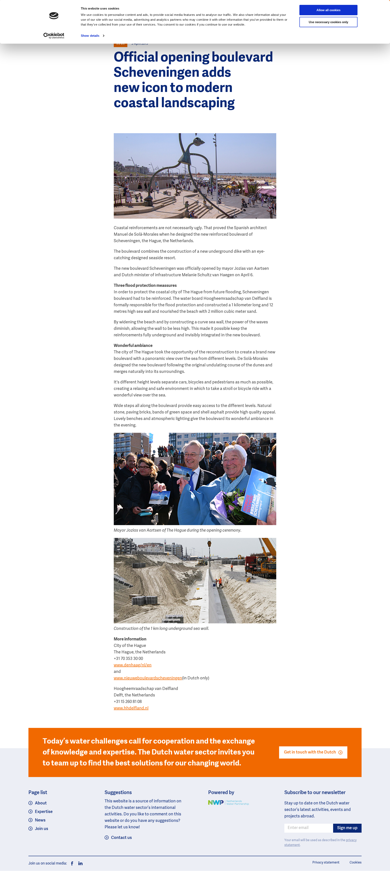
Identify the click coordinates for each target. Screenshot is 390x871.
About (41, 803)
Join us (41, 829)
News (40, 820)
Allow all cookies (328, 10)
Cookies (356, 862)
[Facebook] (72, 863)
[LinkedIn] (79, 863)
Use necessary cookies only (328, 22)
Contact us (121, 838)
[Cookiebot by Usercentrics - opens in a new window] (54, 36)
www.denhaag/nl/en (133, 665)
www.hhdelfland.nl (131, 708)
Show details (90, 35)
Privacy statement (325, 862)
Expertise (44, 812)
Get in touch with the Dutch (310, 752)
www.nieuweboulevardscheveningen (148, 678)
